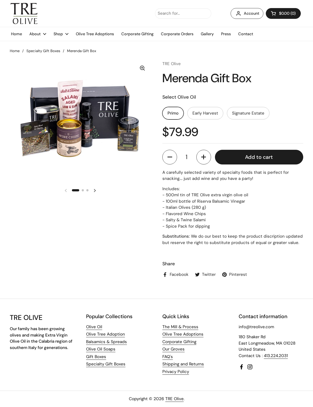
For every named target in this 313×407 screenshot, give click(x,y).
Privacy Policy (175, 371)
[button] (283, 13)
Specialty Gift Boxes (43, 50)
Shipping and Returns (183, 364)
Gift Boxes (96, 356)
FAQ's (167, 356)
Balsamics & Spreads (106, 341)
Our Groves (173, 349)
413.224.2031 (276, 355)
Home (15, 50)
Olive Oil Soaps (100, 349)
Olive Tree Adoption (105, 334)
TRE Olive (174, 398)
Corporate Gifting (179, 341)
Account (251, 13)
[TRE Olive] (24, 13)
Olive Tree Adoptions (182, 334)
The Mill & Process (180, 326)
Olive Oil (94, 326)
